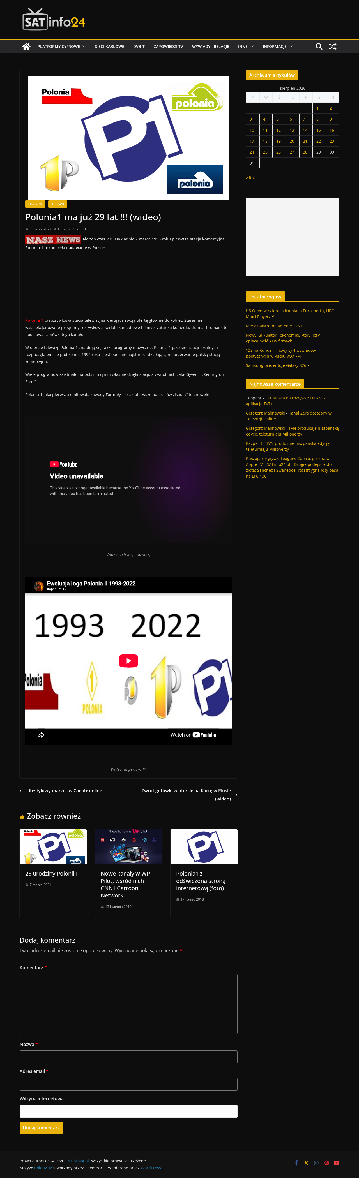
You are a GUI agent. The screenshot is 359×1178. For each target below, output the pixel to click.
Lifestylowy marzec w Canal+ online (64, 791)
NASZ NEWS (35, 204)
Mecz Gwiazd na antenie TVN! (274, 325)
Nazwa (29, 1044)
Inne (243, 46)
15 (318, 130)
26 (278, 152)
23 (332, 141)
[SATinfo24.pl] (26, 46)
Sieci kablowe (109, 46)
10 (252, 130)
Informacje (275, 46)
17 (252, 141)
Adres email (34, 1071)
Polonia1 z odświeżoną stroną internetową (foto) (200, 881)
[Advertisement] (292, 237)
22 (318, 141)
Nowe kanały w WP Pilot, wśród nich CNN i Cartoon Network (125, 884)
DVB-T (139, 46)
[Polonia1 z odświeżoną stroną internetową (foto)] (204, 833)
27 (292, 152)
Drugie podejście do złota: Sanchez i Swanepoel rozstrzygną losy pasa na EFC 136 (292, 470)
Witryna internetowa (42, 1098)
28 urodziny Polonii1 (51, 873)
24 (252, 152)
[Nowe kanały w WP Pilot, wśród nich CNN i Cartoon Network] (128, 833)
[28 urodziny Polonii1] (53, 833)
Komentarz (33, 967)
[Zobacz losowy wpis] (332, 46)
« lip (250, 177)
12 (278, 130)
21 (305, 141)
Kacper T (254, 443)
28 (305, 152)
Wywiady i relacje (210, 46)
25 (265, 152)
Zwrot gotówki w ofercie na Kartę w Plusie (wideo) (186, 795)
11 (265, 130)
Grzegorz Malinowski (265, 413)
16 (332, 130)
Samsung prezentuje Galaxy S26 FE (279, 365)
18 (265, 141)
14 (305, 130)
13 (292, 130)
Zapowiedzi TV (168, 46)
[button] (83, 46)
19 (278, 141)
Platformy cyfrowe (59, 46)
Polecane (57, 204)
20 (292, 141)
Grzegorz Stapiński (73, 229)
